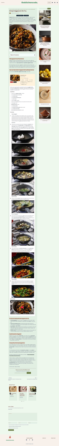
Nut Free (29, 9)
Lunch (26, 9)
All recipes (12, 9)
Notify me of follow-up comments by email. (15, 426)
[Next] (35, 393)
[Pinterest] (57, 2)
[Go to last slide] (10, 393)
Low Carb (24, 9)
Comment (10, 413)
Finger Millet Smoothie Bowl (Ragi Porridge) (22, 394)
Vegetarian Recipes (32, 9)
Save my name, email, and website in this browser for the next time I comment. (19, 424)
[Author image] (10, 13)
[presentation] (13, 389)
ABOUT (49, 2)
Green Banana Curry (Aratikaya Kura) (32, 378)
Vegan (10, 9)
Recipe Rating (10, 409)
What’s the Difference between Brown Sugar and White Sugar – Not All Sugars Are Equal (44, 26)
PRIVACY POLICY (53, 438)
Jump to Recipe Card (20, 15)
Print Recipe (26, 15)
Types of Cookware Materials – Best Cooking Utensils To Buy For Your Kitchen (45, 44)
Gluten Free (21, 9)
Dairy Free (16, 9)
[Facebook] (55, 2)
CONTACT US (44, 438)
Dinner (18, 9)
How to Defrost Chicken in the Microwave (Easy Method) (14, 379)
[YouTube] (52, 2)
